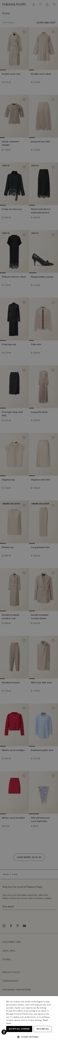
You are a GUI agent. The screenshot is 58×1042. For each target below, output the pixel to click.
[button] (29, 1036)
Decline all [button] (43, 1029)
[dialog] (29, 521)
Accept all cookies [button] (19, 1029)
